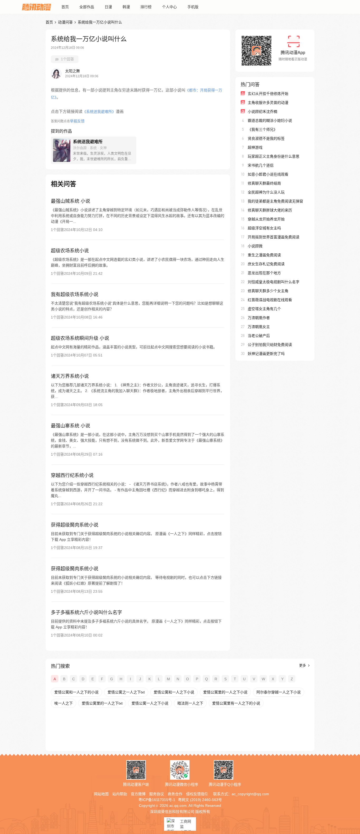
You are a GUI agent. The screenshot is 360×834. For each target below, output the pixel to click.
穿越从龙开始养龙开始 (266, 219)
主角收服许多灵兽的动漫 (268, 102)
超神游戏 (255, 147)
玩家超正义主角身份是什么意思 (273, 156)
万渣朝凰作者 (259, 318)
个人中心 (169, 7)
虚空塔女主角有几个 (264, 309)
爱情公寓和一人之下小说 (174, 692)
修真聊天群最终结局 (264, 183)
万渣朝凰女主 (259, 327)
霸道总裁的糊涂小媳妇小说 (270, 120)
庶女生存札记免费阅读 (266, 264)
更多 (303, 665)
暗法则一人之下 (190, 703)
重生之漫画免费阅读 (264, 255)
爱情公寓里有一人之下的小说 (236, 703)
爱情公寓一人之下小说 (150, 703)
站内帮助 (119, 794)
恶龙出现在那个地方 (264, 273)
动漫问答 (65, 22)
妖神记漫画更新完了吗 (266, 353)
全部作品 (86, 7)
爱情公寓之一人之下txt (126, 692)
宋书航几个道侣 (261, 165)
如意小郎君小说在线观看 (268, 174)
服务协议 (156, 794)
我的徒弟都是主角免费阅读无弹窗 (275, 201)
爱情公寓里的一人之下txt (102, 703)
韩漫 (126, 7)
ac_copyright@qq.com (250, 794)
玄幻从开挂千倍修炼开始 (268, 93)
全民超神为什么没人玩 (266, 192)
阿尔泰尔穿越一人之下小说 (278, 692)
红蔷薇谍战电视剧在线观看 (270, 300)
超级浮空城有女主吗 (264, 228)
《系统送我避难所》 (99, 111)
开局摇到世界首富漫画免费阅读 (273, 237)
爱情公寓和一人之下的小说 (76, 692)
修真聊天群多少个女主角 (268, 291)
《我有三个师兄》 (262, 129)
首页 (65, 7)
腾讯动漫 (36, 7)
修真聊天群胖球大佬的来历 (270, 210)
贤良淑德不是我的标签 (266, 138)
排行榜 (146, 7)
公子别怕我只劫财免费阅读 (270, 345)
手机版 (192, 7)
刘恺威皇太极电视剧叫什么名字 (273, 282)
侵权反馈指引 (197, 794)
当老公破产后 (259, 336)
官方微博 (138, 794)
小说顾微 (255, 246)
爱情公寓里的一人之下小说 (225, 692)
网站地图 (101, 794)
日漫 (108, 7)
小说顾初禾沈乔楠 (262, 111)
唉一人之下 (63, 703)
